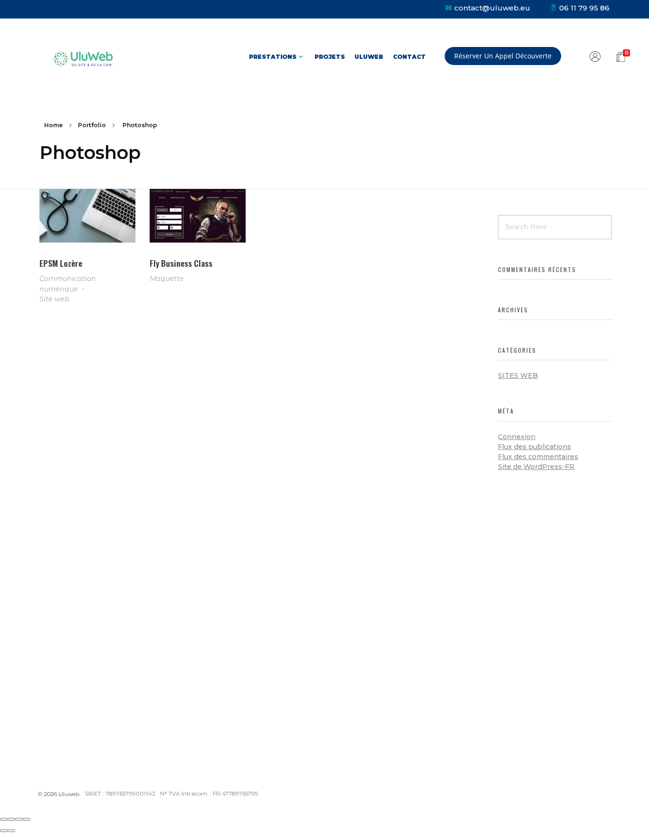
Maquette (167, 278)
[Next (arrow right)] (11, 830)
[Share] (11, 819)
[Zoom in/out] (26, 819)
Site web (54, 299)
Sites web (518, 375)
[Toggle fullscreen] (19, 819)
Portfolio (92, 125)
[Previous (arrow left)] (4, 830)
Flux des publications (534, 446)
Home (53, 125)
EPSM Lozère (60, 263)
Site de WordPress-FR (536, 466)
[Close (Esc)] (4, 819)
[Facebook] (55, 697)
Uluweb (368, 56)
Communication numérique (67, 283)
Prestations (272, 56)
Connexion (516, 436)
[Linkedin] (77, 697)
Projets (330, 56)
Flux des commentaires (538, 456)
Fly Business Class (181, 263)
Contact (409, 56)
